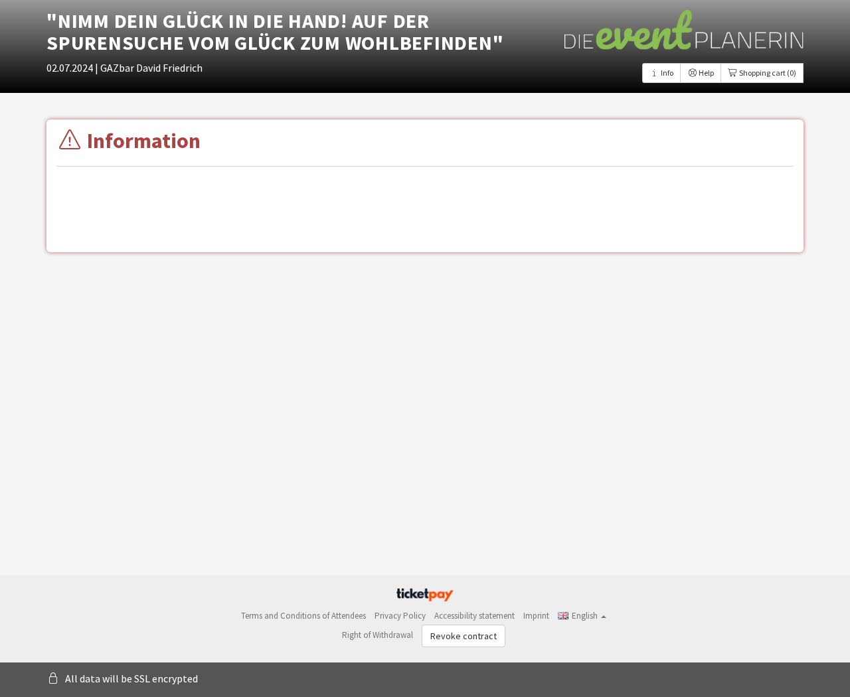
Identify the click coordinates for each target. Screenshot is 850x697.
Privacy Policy (400, 615)
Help (705, 73)
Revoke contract (463, 636)
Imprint (536, 615)
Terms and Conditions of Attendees (303, 615)
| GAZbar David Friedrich (149, 67)
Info (666, 73)
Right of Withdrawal (377, 635)
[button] (582, 615)
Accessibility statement (474, 615)
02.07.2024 (70, 67)
